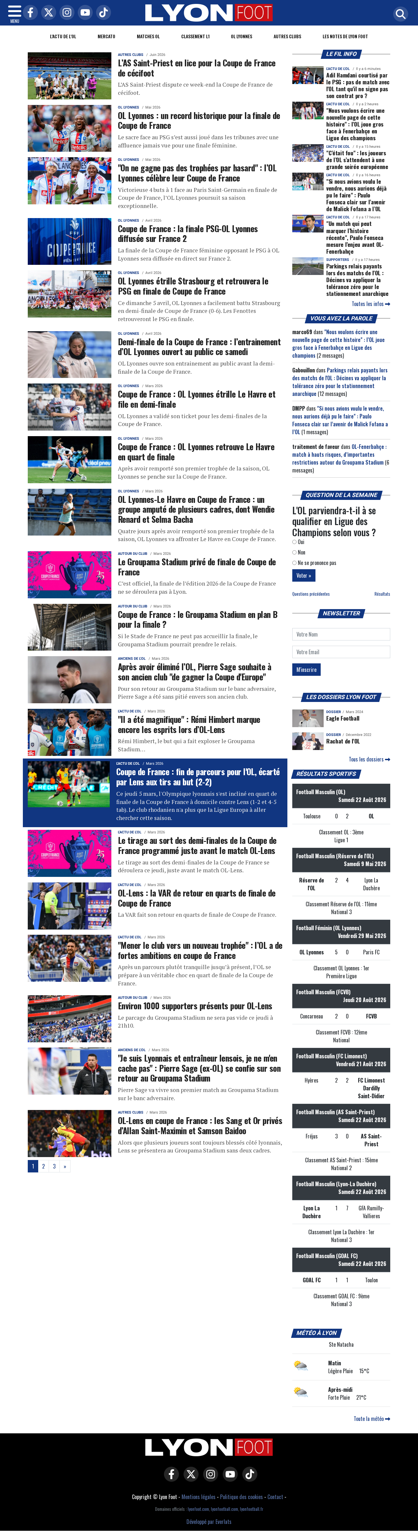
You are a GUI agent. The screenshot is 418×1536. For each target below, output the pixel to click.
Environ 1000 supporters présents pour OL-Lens (195, 1005)
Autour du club (132, 554)
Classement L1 (195, 36)
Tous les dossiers (367, 759)
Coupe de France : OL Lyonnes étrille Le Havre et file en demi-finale (196, 398)
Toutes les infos (368, 304)
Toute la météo (369, 1419)
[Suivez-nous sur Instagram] (209, 1478)
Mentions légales (199, 1497)
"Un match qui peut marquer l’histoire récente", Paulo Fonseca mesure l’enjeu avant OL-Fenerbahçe (355, 237)
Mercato (106, 36)
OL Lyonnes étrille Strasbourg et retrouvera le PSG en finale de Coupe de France (193, 285)
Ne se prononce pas (316, 563)
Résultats (382, 594)
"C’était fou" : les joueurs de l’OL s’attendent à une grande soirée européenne (357, 159)
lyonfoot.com (198, 1509)
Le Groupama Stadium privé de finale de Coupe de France (197, 566)
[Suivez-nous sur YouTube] (228, 1478)
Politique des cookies (241, 1497)
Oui (300, 542)
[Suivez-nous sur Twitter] (189, 1478)
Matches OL (148, 36)
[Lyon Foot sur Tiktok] (248, 1478)
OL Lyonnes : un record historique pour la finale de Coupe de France (199, 120)
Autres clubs (287, 36)
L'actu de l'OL (63, 36)
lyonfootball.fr (251, 1509)
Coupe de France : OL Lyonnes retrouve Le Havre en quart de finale (196, 451)
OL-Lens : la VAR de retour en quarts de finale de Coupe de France (197, 897)
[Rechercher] (399, 14)
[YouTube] (83, 13)
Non (301, 552)
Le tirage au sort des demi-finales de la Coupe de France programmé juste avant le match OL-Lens (197, 845)
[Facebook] (29, 13)
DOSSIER (333, 712)
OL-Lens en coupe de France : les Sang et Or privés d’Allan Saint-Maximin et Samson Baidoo (200, 1125)
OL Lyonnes (241, 36)
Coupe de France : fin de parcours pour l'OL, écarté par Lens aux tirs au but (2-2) (198, 776)
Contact (275, 1497)
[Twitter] (47, 13)
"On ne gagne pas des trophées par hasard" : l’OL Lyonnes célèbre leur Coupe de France (197, 172)
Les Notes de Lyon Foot (345, 36)
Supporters (337, 260)
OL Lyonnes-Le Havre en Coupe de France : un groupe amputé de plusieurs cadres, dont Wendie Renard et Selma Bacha (196, 509)
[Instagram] (65, 13)
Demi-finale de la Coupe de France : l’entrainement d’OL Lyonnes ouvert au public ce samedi (199, 346)
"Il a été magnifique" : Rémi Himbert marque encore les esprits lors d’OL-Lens (189, 724)
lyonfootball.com (224, 1509)
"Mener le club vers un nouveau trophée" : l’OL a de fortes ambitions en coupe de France (200, 950)
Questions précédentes (311, 594)
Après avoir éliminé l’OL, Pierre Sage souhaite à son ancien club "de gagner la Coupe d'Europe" (194, 671)
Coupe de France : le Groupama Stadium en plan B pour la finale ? (198, 619)
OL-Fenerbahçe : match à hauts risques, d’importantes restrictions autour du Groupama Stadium (339, 454)
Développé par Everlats (209, 1522)
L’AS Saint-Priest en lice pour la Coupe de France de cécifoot (197, 67)
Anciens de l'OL (132, 659)
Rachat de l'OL (343, 741)
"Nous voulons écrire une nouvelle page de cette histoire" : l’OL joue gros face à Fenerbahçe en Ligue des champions (355, 124)
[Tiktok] (102, 13)
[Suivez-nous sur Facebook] (170, 1478)
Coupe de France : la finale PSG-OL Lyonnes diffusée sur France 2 (188, 233)
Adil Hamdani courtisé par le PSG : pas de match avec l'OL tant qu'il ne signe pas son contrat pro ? (358, 85)
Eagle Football (343, 718)
